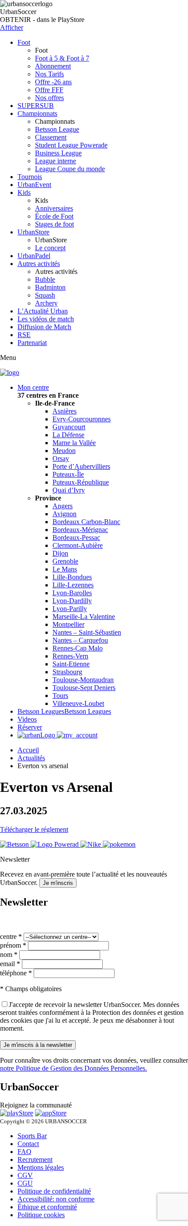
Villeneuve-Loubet (78, 703)
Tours (60, 695)
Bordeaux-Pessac (76, 537)
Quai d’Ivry (68, 490)
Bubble (45, 279)
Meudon (64, 450)
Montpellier (68, 624)
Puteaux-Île (68, 474)
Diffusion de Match (44, 327)
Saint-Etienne (71, 664)
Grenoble (65, 561)
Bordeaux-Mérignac (80, 529)
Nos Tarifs (49, 74)
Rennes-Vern (70, 656)
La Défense (68, 435)
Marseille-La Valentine (83, 616)
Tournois (29, 176)
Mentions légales (40, 1167)
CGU (25, 1183)
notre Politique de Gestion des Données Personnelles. (73, 1068)
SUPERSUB (35, 105)
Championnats (37, 113)
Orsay (60, 458)
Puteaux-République (80, 482)
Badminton (50, 287)
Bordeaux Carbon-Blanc (86, 521)
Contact (28, 1143)
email (10, 963)
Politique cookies (41, 1215)
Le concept (50, 248)
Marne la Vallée (74, 442)
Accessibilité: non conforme (55, 1199)
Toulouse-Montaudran (83, 679)
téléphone (16, 973)
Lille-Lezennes (73, 585)
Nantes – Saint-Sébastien (86, 632)
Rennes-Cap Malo (77, 648)
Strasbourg (67, 672)
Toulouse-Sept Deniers (83, 687)
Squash (45, 295)
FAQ (24, 1151)
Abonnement (53, 66)
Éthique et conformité (47, 1207)
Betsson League (57, 129)
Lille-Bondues (72, 577)
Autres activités (38, 263)
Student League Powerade (71, 145)
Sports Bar (32, 1136)
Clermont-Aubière (77, 545)
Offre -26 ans (53, 82)
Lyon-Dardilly (72, 600)
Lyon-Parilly (69, 608)
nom (8, 954)
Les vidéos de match (45, 319)
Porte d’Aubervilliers (81, 466)
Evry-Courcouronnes (81, 419)
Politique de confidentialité (54, 1191)
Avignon (64, 514)
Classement (50, 137)
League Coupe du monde (70, 169)
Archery (46, 303)
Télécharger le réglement (34, 829)
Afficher (11, 27)
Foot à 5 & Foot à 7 (62, 58)
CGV (25, 1175)
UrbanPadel (33, 255)
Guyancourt (68, 427)
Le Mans (64, 569)
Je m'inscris (58, 883)
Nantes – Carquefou (80, 640)
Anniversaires (54, 208)
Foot (23, 42)
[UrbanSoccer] (9, 372)
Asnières (64, 411)
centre (11, 936)
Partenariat (32, 342)
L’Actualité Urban (42, 311)
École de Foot (54, 216)
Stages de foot (54, 224)
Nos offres (49, 97)
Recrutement (34, 1159)
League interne (55, 161)
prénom (13, 945)
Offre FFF (49, 89)
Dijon (60, 553)
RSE (24, 334)
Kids (24, 192)
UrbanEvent (34, 184)
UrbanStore (33, 232)
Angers (62, 506)
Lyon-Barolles (72, 593)
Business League (58, 153)
